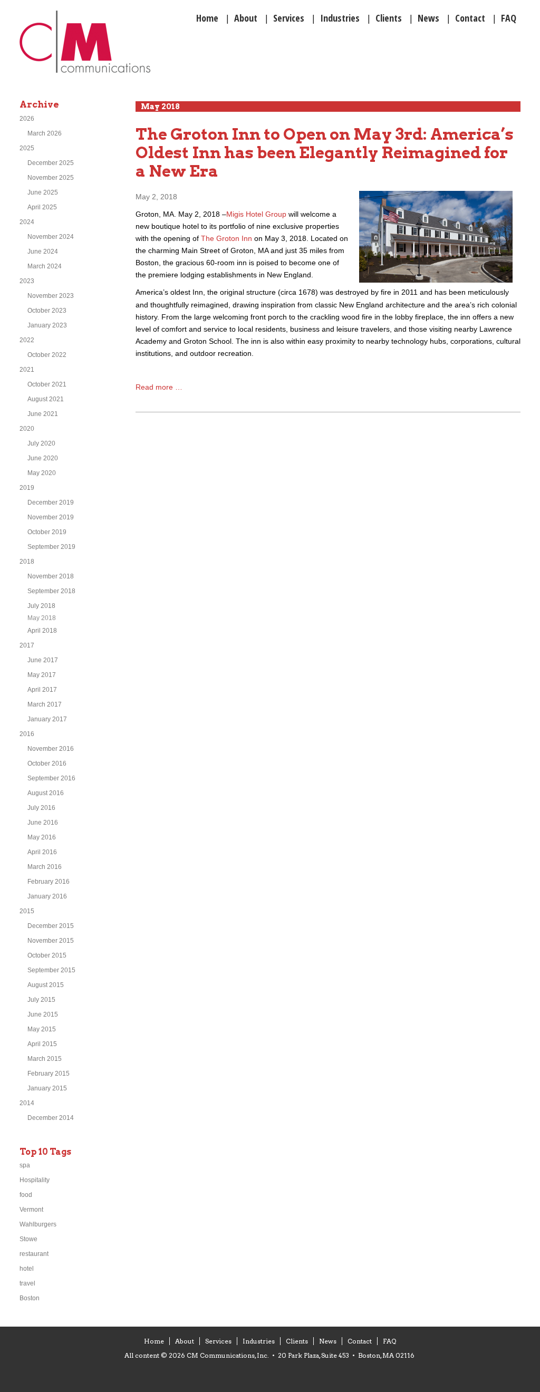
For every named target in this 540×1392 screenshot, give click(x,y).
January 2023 (47, 325)
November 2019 (50, 517)
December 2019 (50, 502)
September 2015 (51, 970)
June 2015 (42, 1014)
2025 (27, 148)
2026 (27, 118)
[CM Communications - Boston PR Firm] (85, 71)
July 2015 (41, 999)
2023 (27, 281)
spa (25, 1165)
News (327, 1341)
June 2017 (42, 660)
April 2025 (42, 207)
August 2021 (45, 399)
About (184, 1341)
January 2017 (47, 719)
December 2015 (50, 926)
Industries (259, 1341)
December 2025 (50, 163)
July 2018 (41, 606)
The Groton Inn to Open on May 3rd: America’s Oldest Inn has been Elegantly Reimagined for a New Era (325, 152)
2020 (27, 428)
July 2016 (41, 807)
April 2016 (42, 852)
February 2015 (48, 1073)
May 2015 (41, 1029)
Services (218, 1341)
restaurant (34, 1254)
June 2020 (42, 458)
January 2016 (47, 896)
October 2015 (46, 955)
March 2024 (44, 266)
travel (27, 1283)
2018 (27, 561)
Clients (297, 1341)
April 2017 (42, 689)
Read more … (159, 387)
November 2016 (50, 748)
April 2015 (42, 1044)
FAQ (389, 1341)
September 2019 (51, 546)
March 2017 (44, 704)
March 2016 (44, 867)
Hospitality (35, 1180)
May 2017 (41, 675)
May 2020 (41, 473)
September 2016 (51, 778)
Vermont (31, 1209)
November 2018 (50, 576)
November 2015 (50, 940)
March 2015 (44, 1058)
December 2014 (50, 1118)
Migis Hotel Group (256, 214)
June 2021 (42, 414)
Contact (360, 1341)
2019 (27, 487)
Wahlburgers (38, 1224)
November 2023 (50, 295)
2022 (27, 340)
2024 (27, 222)
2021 (27, 369)
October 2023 (46, 310)
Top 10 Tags (45, 1152)
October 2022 (46, 355)
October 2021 (46, 384)
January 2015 (47, 1088)
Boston (30, 1298)
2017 (27, 645)
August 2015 (45, 985)
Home (154, 1341)
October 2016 (46, 763)
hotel (27, 1268)
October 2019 (46, 532)
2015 (27, 911)
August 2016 (45, 793)
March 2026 (44, 133)
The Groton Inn (226, 238)
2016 (27, 734)
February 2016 (48, 881)
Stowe (28, 1239)
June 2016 (42, 822)
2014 (27, 1103)
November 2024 (50, 236)
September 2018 (51, 591)
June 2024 (42, 251)
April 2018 (42, 630)
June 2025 (42, 192)
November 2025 (50, 177)
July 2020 (41, 443)
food (26, 1194)
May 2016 (41, 837)
